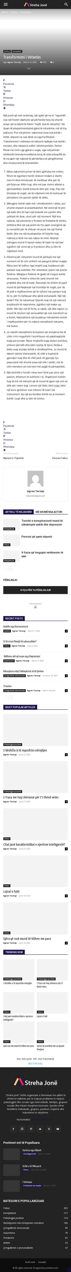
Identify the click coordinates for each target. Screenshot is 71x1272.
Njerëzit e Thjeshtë (13, 458)
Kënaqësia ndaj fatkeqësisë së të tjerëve (23, 671)
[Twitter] (49, 1129)
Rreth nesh (30, 1262)
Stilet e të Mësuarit (31, 1166)
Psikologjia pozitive (12, 744)
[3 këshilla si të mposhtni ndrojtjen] (35, 730)
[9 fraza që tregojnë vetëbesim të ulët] (11, 556)
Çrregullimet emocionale (14, 675)
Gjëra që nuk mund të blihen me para (27, 938)
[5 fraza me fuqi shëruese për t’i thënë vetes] (35, 777)
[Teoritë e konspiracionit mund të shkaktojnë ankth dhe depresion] (11, 524)
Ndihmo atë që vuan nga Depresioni (21, 656)
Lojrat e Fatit (11, 891)
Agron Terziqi (14, 62)
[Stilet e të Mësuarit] (11, 1170)
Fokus (6, 545)
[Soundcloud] (40, 1129)
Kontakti (42, 1262)
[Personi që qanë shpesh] (11, 540)
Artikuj (14, 12)
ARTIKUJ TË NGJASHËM (18, 512)
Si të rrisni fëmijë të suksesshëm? (19, 641)
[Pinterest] (31, 1129)
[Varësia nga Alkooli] (11, 1154)
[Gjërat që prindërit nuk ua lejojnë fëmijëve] (52, 1032)
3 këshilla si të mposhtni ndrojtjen (25, 750)
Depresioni (9, 661)
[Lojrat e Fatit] (35, 871)
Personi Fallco (60, 458)
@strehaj (35, 1063)
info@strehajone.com (42, 1119)
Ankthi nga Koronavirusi (16, 626)
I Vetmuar (27, 1181)
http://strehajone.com (35, 496)
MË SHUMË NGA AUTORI (49, 512)
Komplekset (25, 12)
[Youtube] (57, 1129)
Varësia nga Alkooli (31, 1150)
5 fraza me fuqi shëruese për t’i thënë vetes (30, 797)
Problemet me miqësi (32, 1185)
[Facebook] (13, 1129)
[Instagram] (22, 1129)
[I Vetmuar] (11, 1186)
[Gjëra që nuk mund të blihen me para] (35, 918)
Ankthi (7, 631)
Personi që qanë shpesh (36, 536)
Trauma (7, 686)
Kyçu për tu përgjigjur (35, 590)
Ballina (5, 12)
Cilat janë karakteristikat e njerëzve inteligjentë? (34, 844)
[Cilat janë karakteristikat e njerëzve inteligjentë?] (35, 824)
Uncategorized (29, 1154)
